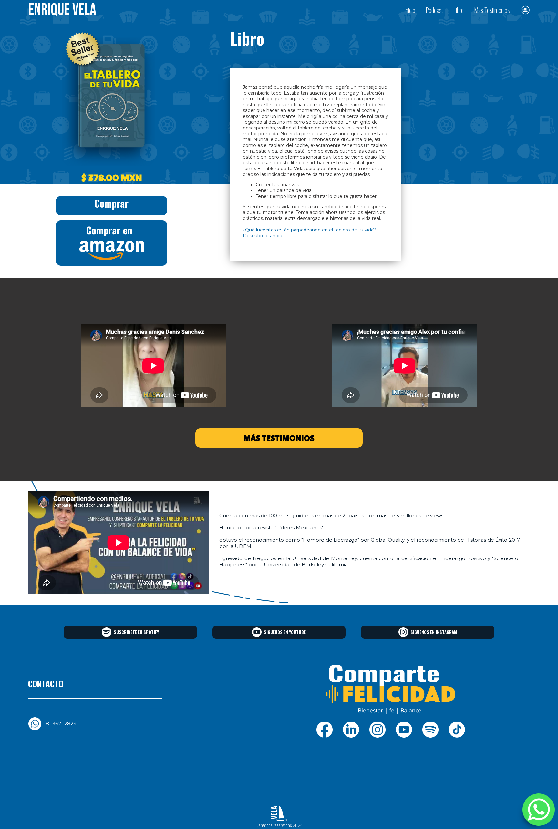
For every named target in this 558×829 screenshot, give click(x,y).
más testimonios (279, 438)
